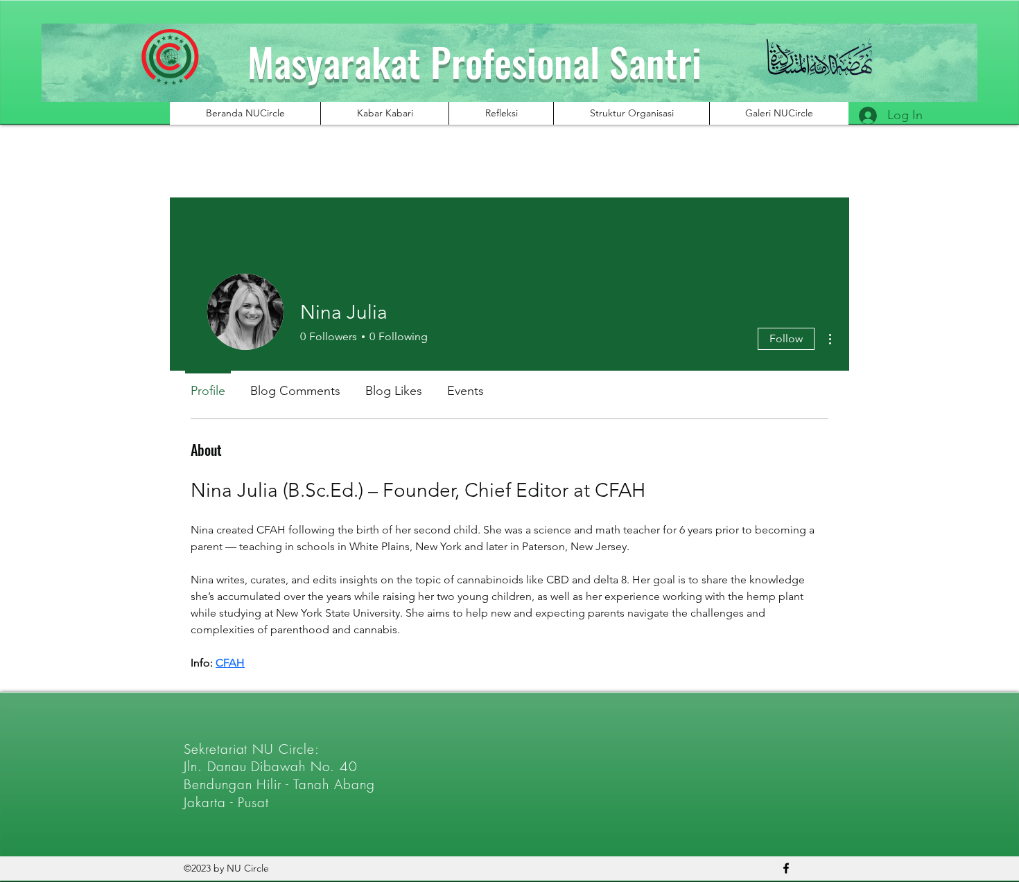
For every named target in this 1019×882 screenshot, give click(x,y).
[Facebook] (786, 868)
